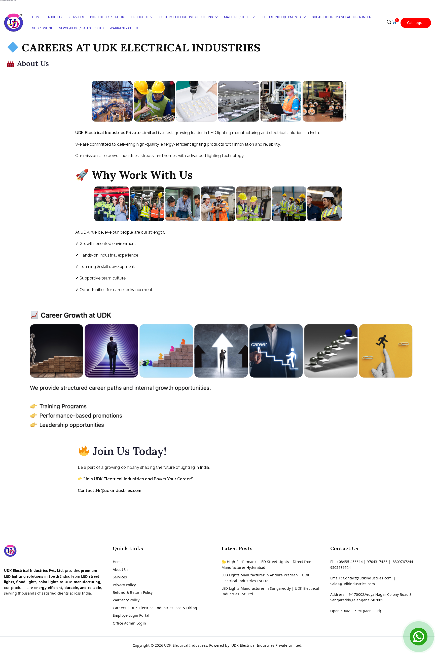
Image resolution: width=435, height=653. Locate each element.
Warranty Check (124, 28)
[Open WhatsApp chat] (418, 636)
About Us (55, 17)
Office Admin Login (129, 623)
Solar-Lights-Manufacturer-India (341, 17)
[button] (150, 17)
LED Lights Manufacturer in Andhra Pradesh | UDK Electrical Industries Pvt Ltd (266, 578)
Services (76, 17)
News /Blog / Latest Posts (81, 28)
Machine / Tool (236, 17)
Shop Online (42, 28)
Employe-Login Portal (131, 615)
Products (139, 17)
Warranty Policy (126, 600)
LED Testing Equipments (281, 17)
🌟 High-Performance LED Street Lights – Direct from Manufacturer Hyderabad (267, 564)
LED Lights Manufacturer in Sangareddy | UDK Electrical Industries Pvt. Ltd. (270, 591)
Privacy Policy (124, 584)
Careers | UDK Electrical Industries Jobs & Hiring (155, 607)
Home (37, 17)
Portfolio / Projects (107, 17)
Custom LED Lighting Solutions (186, 17)
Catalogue (415, 22)
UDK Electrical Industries (185, 645)
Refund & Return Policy (133, 592)
